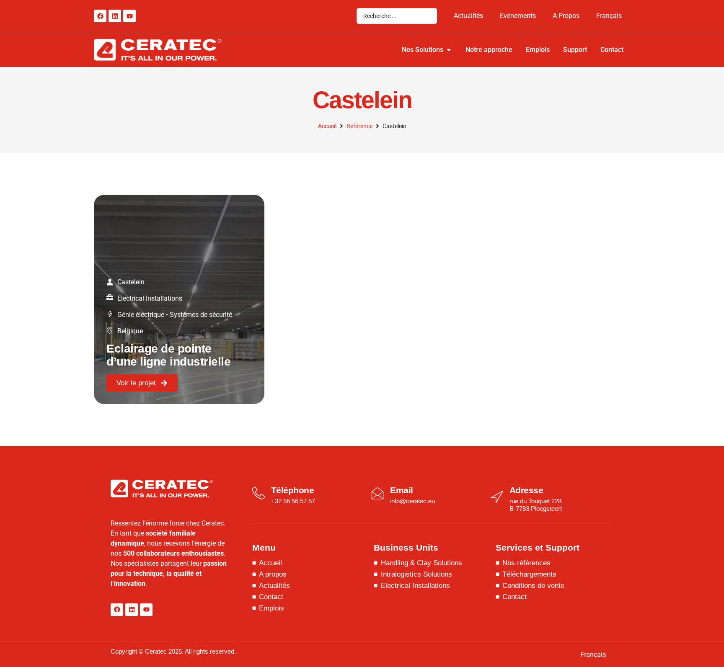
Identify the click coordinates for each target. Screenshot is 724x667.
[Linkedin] (115, 16)
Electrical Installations (149, 298)
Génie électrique (140, 315)
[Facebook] (100, 16)
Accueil (327, 126)
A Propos (566, 16)
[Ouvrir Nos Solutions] (448, 50)
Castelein (131, 282)
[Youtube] (129, 16)
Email (401, 490)
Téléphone (292, 490)
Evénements (518, 16)
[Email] (377, 493)
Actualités (468, 16)
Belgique (130, 331)
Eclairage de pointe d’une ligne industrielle (168, 355)
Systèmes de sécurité (201, 315)
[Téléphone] (258, 493)
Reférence (359, 126)
